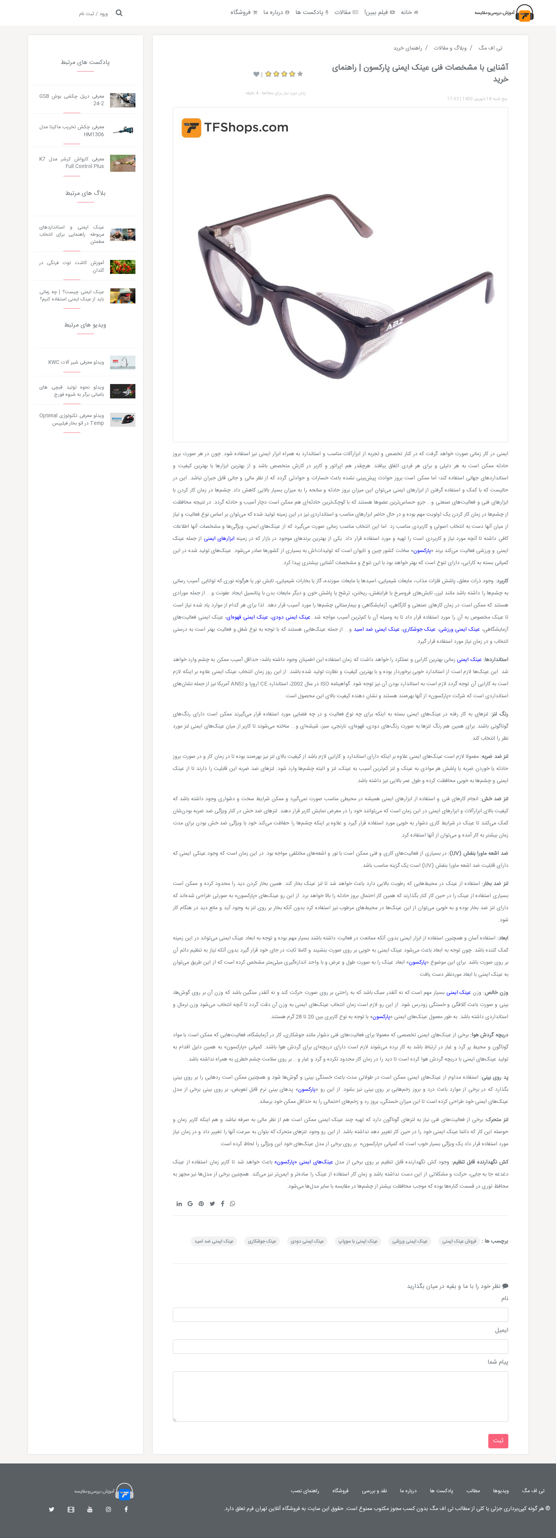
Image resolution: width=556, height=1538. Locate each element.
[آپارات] (71, 1510)
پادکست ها (310, 13)
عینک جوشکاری (419, 629)
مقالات (343, 13)
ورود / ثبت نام (93, 14)
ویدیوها (501, 1491)
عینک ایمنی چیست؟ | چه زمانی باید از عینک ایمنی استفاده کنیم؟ (71, 295)
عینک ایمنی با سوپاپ (358, 1241)
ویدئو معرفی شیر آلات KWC (76, 363)
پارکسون (422, 550)
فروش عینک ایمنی (459, 1241)
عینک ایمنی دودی (291, 617)
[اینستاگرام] (108, 1510)
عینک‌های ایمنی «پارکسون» (303, 1162)
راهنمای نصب (305, 1491)
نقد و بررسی (374, 1491)
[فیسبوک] (126, 1510)
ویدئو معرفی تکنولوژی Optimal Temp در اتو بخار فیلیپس (71, 419)
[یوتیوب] (90, 1510)
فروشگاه (242, 13)
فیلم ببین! (377, 13)
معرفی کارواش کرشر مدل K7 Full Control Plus (71, 163)
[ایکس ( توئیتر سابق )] (51, 1510)
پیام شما (498, 1362)
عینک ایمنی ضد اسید (377, 629)
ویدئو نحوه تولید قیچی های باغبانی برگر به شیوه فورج (71, 391)
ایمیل (501, 1331)
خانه (407, 13)
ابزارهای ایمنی (220, 538)
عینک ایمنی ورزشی (459, 629)
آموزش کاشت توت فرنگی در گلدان (71, 266)
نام (505, 1299)
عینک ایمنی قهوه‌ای (247, 617)
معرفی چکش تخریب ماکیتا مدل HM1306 (71, 130)
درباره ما (274, 13)
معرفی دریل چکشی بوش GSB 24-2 (71, 100)
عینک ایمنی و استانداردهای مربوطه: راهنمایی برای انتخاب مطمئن (71, 235)
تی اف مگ (533, 1491)
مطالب (473, 1491)
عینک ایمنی (470, 659)
